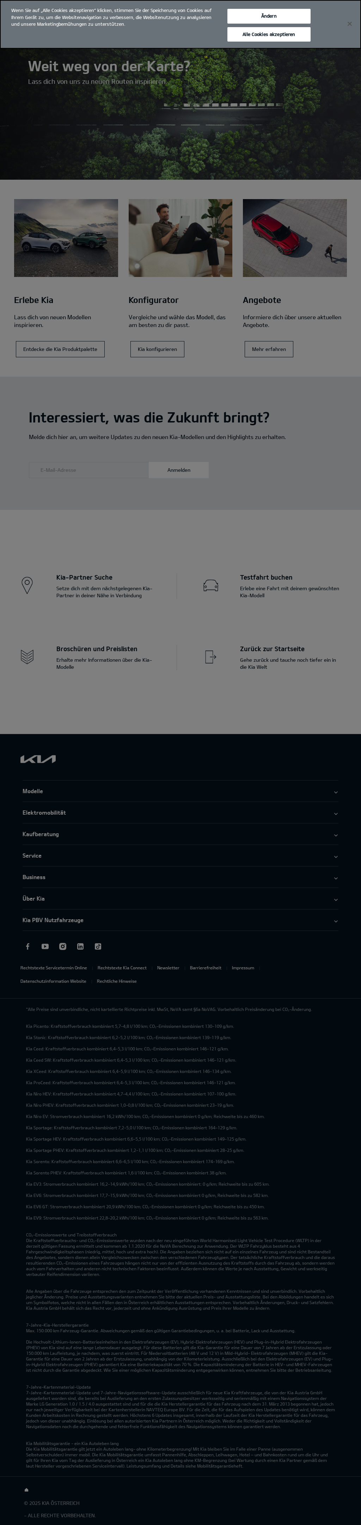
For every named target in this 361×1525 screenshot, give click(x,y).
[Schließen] (349, 24)
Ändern (269, 16)
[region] (180, 24)
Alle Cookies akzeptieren (269, 34)
